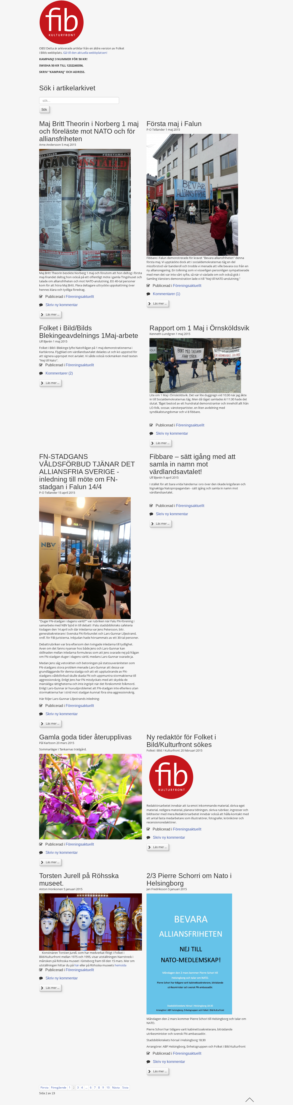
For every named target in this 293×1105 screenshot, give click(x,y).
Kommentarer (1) (166, 294)
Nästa (116, 1087)
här (76, 965)
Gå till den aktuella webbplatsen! (85, 53)
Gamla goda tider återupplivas (85, 737)
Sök (44, 109)
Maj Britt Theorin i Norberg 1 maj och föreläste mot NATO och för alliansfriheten (89, 131)
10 (108, 1087)
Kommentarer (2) (59, 373)
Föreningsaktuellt (80, 297)
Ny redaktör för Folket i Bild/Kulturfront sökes (181, 740)
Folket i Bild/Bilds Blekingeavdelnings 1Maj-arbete (88, 331)
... (86, 1087)
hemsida (120, 965)
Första (45, 1087)
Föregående (58, 1087)
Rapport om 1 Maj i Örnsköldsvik (199, 328)
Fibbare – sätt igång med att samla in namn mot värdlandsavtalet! (192, 464)
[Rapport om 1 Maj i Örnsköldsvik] (195, 365)
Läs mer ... (52, 314)
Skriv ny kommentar (62, 305)
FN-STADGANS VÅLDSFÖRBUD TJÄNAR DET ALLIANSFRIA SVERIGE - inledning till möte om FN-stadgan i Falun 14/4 (87, 472)
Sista (125, 1087)
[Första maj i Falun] (192, 194)
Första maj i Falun (174, 123)
